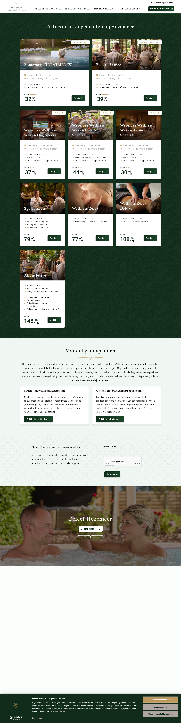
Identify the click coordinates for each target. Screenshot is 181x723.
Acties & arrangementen (75, 8)
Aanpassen (159, 707)
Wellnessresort (44, 8)
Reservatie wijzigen (158, 3)
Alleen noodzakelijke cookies (160, 714)
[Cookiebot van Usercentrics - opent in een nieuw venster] (16, 718)
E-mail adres (110, 446)
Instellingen (37, 718)
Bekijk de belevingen (109, 419)
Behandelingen (130, 8)
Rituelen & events (104, 8)
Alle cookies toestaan (160, 700)
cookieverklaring (57, 711)
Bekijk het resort (89, 528)
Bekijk (77, 98)
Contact (170, 3)
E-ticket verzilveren (160, 8)
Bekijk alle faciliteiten (37, 419)
